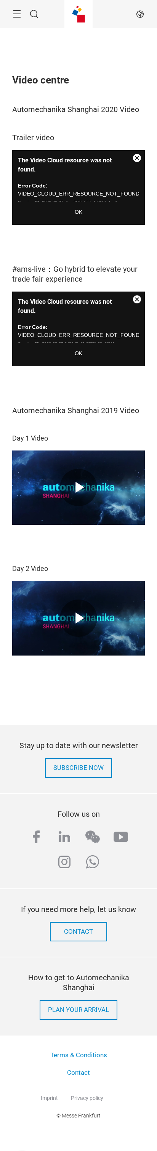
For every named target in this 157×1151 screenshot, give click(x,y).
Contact (78, 1072)
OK (78, 212)
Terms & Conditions (78, 1055)
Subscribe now (78, 767)
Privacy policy (87, 1098)
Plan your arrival (78, 1009)
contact (78, 931)
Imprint (49, 1098)
